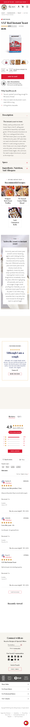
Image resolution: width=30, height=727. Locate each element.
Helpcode (9, 716)
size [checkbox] (3, 467)
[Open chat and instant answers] (26, 723)
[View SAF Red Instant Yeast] (6, 62)
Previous (2, 62)
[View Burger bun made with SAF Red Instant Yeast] (23, 62)
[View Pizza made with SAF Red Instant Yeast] (17, 62)
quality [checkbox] (12, 467)
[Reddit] (15, 659)
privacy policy (17, 648)
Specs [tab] (5, 162)
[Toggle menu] (27, 6)
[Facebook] (9, 656)
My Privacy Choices (18, 716)
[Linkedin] (9, 659)
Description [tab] (7, 115)
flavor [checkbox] (7, 467)
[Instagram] (15, 656)
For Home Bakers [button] (7, 689)
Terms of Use (7, 715)
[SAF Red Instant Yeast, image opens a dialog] (15, 44)
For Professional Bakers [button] (8, 694)
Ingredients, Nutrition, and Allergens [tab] (12, 169)
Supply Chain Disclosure (5, 713)
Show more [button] (5, 470)
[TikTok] (12, 656)
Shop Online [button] (5, 684)
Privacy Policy (25, 713)
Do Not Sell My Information (19, 715)
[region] (15, 437)
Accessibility (16, 713)
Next (27, 62)
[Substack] (18, 659)
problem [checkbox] (18, 467)
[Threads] (18, 656)
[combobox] (22, 474)
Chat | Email (15, 669)
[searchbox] (10, 459)
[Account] (18, 6)
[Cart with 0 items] (22, 6)
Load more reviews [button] (15, 592)
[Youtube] (12, 660)
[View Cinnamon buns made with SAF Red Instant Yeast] (12, 62)
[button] (23, 511)
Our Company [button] (6, 698)
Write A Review (15, 451)
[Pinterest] (21, 656)
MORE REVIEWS (15, 374)
